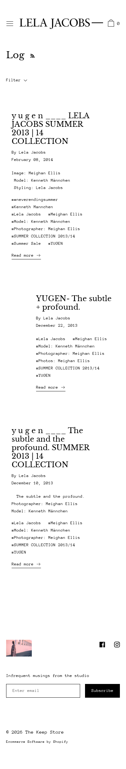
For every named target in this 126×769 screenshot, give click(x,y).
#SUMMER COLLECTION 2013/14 (43, 236)
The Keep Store (44, 732)
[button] (113, 24)
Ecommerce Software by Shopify (37, 742)
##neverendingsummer (35, 199)
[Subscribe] (31, 55)
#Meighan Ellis (65, 214)
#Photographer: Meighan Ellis (46, 228)
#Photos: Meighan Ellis (63, 360)
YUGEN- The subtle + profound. (74, 303)
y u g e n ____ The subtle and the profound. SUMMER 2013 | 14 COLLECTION (50, 447)
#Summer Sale (26, 243)
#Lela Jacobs (26, 214)
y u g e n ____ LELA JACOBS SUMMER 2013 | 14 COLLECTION (50, 129)
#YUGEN (55, 243)
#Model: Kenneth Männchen (41, 221)
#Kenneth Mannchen (32, 207)
